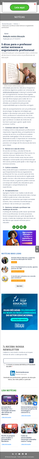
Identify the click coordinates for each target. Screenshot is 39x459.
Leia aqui (20, 7)
